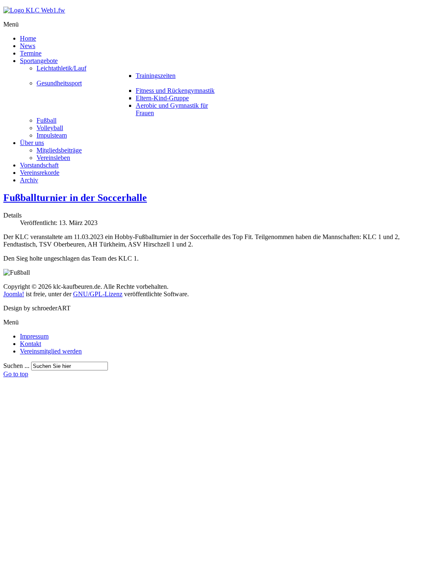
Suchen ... (16, 365)
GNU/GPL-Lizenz (97, 294)
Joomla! (13, 294)
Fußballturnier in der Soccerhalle (75, 197)
